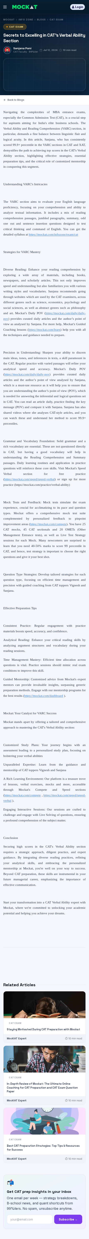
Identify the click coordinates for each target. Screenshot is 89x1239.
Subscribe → (68, 1219)
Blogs (41, 19)
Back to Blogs (15, 99)
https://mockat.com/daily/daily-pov (26, 374)
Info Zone (26, 19)
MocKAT (9, 19)
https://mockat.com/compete (48, 524)
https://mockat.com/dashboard (43, 695)
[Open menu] (5, 7)
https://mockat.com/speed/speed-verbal (29, 479)
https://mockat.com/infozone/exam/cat (53, 234)
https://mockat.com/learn (44, 329)
